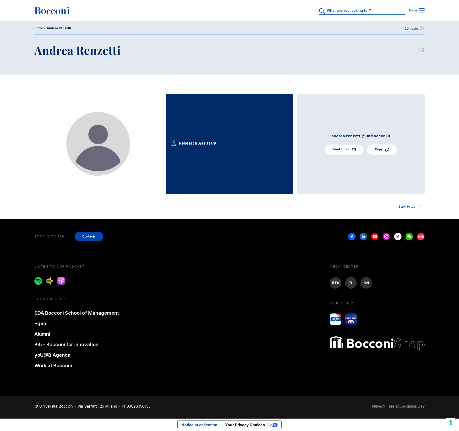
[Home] (52, 10)
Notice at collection (199, 424)
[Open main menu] (422, 10)
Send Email (341, 149)
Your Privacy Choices (245, 424)
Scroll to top (407, 206)
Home (38, 28)
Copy (379, 149)
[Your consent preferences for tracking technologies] (450, 422)
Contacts (411, 28)
